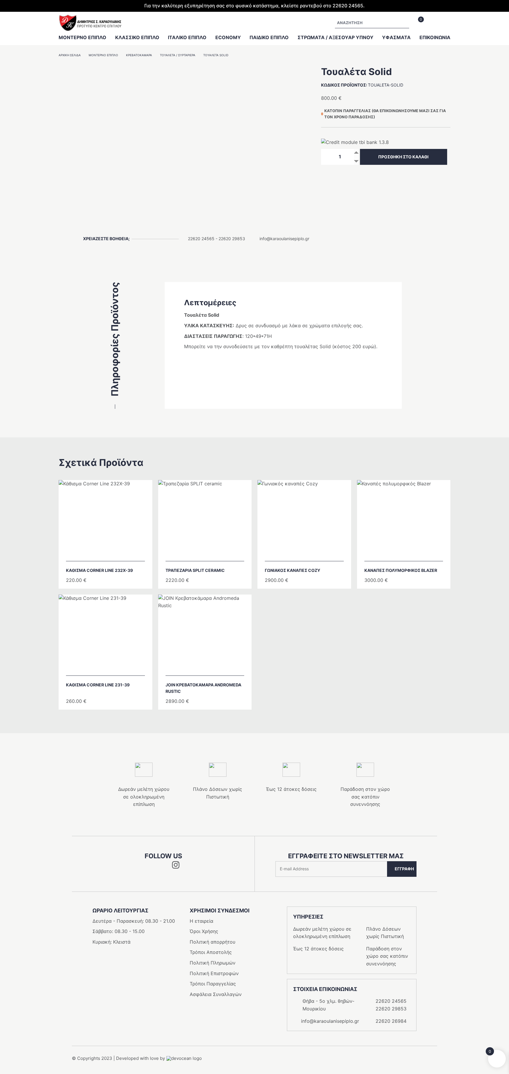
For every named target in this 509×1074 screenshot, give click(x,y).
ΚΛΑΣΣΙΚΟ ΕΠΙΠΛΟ (137, 37)
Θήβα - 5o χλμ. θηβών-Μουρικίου (328, 1005)
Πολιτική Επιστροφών (214, 973)
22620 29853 (232, 238)
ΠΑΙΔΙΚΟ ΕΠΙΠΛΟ (269, 37)
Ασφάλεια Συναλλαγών (216, 994)
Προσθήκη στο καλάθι (403, 156)
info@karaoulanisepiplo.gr (284, 238)
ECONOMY (228, 37)
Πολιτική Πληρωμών (212, 963)
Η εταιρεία (201, 921)
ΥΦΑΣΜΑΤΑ (396, 37)
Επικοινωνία (434, 37)
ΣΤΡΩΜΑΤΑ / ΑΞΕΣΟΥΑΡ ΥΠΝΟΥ (336, 37)
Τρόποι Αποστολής (211, 952)
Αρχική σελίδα (70, 55)
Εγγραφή (404, 868)
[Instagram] (175, 867)
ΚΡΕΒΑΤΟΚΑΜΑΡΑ (139, 55)
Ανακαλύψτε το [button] (108, 553)
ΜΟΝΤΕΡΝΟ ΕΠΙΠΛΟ (82, 37)
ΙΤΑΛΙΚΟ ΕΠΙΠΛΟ (187, 37)
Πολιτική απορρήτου (212, 942)
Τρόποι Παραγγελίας (213, 984)
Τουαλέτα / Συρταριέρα (177, 55)
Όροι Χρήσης (204, 931)
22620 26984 (391, 1021)
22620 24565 (201, 238)
